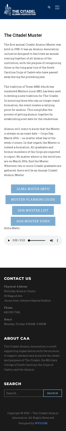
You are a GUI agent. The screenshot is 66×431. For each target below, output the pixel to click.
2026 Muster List (33, 210)
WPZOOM (41, 423)
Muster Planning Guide (33, 199)
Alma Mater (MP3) (33, 189)
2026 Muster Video (33, 221)
